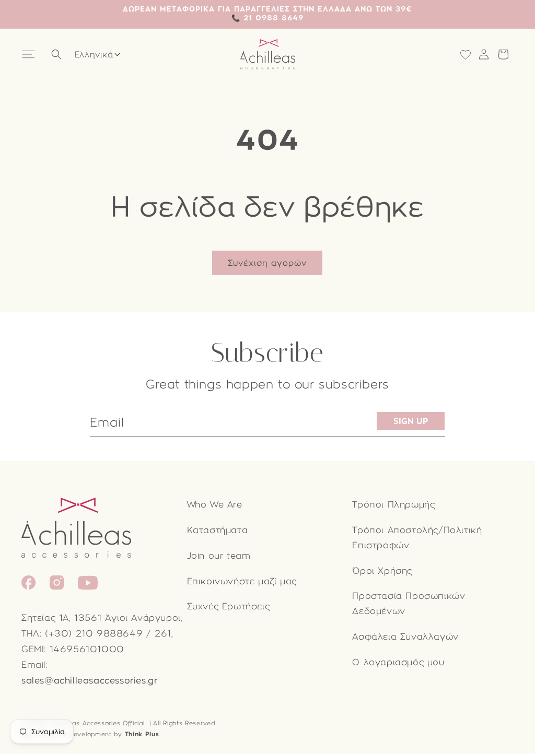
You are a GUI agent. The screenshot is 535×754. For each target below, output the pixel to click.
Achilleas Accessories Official (98, 723)
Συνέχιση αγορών (267, 262)
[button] (29, 54)
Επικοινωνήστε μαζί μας (242, 581)
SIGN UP (410, 421)
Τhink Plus (142, 734)
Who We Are (214, 505)
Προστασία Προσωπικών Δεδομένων (408, 603)
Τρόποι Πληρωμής (393, 505)
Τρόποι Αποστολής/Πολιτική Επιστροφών (417, 537)
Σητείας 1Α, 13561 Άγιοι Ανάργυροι (101, 618)
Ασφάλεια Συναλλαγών (405, 637)
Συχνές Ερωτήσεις (228, 606)
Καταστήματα (217, 530)
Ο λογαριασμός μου (398, 662)
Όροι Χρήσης (382, 571)
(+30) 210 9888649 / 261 (108, 634)
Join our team (219, 556)
